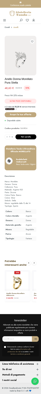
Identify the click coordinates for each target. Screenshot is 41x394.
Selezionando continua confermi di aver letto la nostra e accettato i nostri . (20, 350)
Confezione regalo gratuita (20, 5)
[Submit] (35, 339)
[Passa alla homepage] (20, 13)
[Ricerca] (21, 20)
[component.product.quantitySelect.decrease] (7, 136)
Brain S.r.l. (21, 390)
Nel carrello (26, 137)
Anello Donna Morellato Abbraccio (15, 294)
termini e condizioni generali (20, 354)
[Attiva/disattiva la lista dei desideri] (32, 41)
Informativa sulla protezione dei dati (19, 350)
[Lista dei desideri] (27, 20)
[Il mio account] (33, 20)
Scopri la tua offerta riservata (20, 115)
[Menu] (4, 20)
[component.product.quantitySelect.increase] (12, 136)
